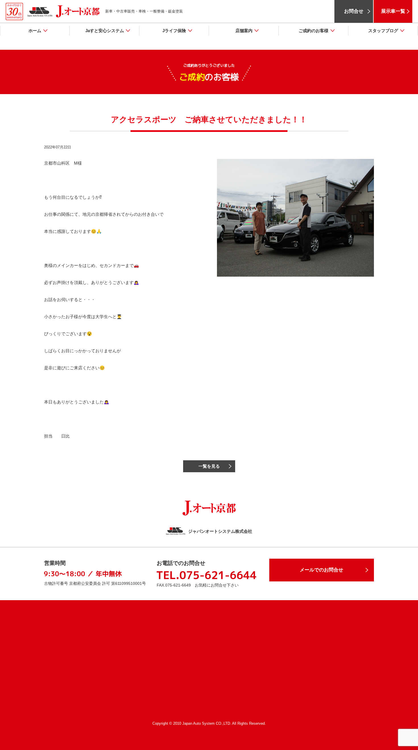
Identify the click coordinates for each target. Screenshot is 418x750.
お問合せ (353, 11)
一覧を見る (209, 466)
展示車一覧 (393, 11)
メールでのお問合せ (321, 570)
